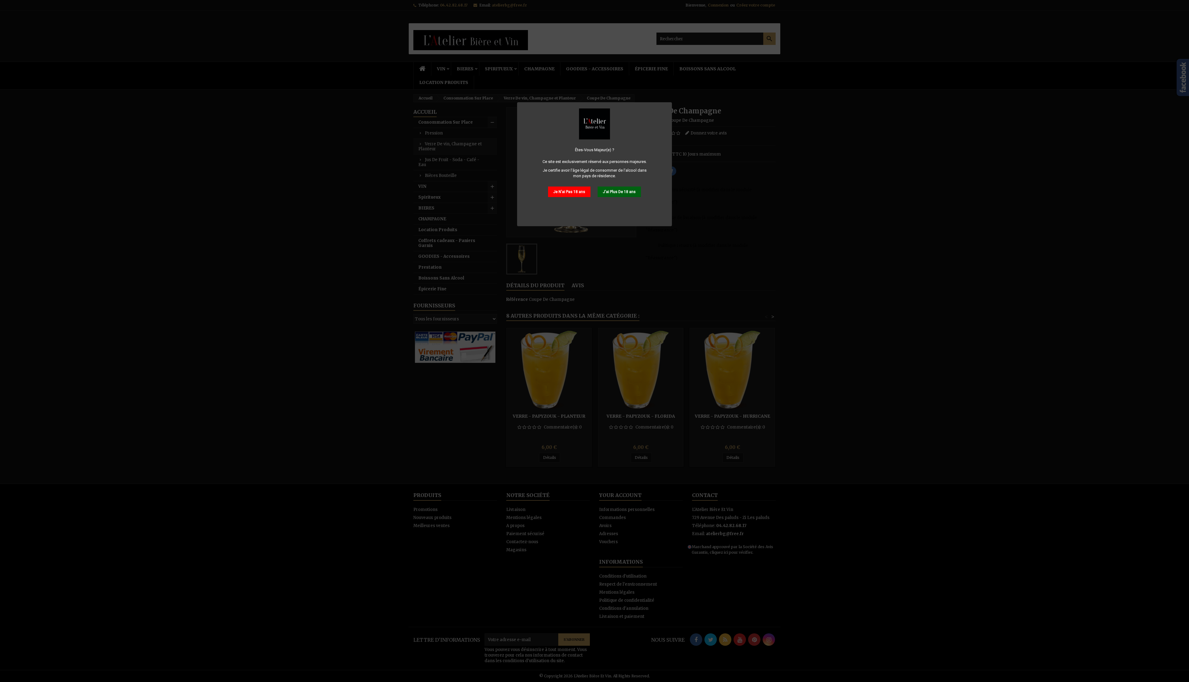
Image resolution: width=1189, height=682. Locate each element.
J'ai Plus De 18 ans (619, 192)
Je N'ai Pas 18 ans (569, 192)
